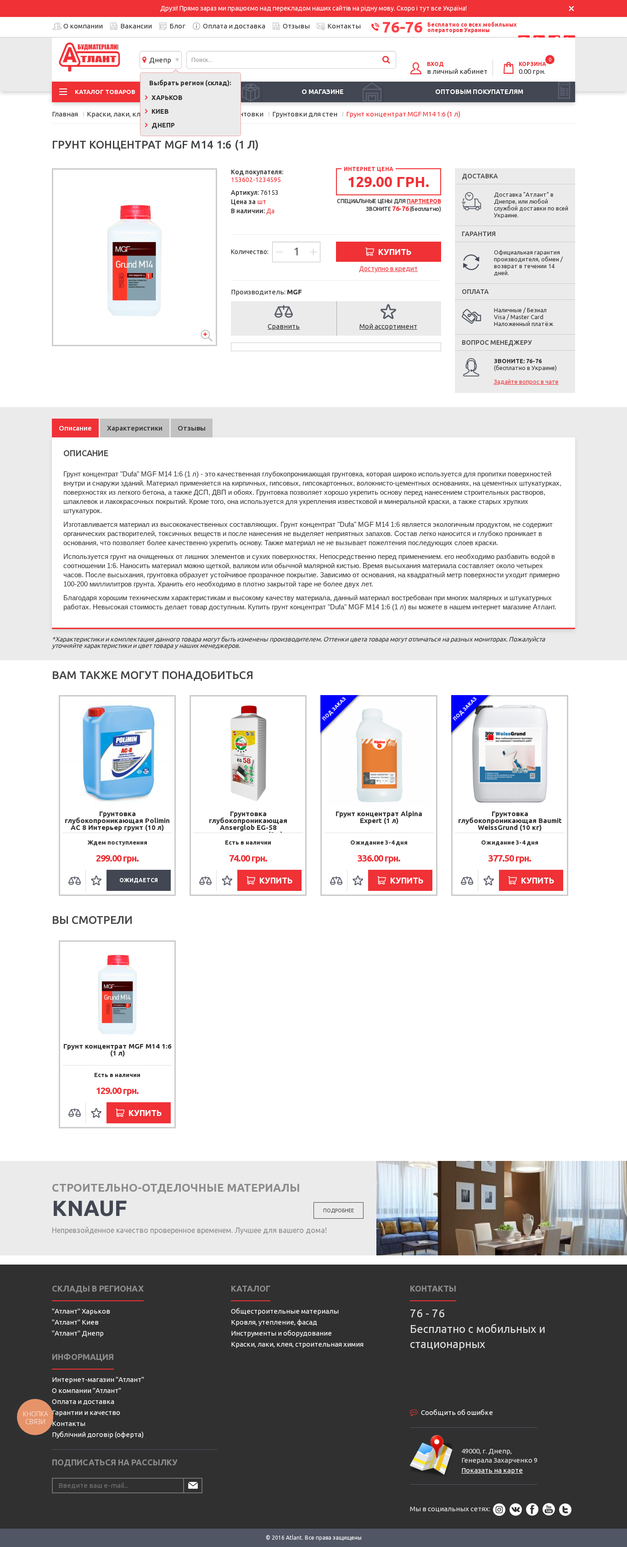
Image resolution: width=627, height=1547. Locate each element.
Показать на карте (492, 1470)
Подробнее (338, 1210)
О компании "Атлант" (86, 1390)
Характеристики (134, 428)
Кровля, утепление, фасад (274, 1322)
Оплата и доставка (234, 26)
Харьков (166, 97)
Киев (159, 111)
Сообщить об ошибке (457, 1412)
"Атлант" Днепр (78, 1333)
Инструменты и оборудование (281, 1333)
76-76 (402, 26)
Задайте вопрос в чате (526, 381)
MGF (294, 292)
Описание (75, 428)
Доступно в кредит (388, 268)
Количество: (250, 251)
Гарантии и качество (86, 1412)
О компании (83, 26)
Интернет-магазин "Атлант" (98, 1379)
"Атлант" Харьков (81, 1311)
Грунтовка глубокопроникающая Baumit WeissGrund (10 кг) (510, 820)
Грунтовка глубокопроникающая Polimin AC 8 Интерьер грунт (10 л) (117, 820)
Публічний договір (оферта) (98, 1434)
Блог (177, 26)
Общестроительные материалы (285, 1311)
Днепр (158, 60)
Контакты (344, 26)
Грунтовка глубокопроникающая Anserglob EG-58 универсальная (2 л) (248, 824)
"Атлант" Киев (75, 1322)
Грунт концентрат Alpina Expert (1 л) (379, 817)
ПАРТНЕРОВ (424, 201)
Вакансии (136, 26)
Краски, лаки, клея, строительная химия (297, 1344)
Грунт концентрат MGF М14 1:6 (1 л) (117, 1049)
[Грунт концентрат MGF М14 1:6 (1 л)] (134, 257)
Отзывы (296, 26)
